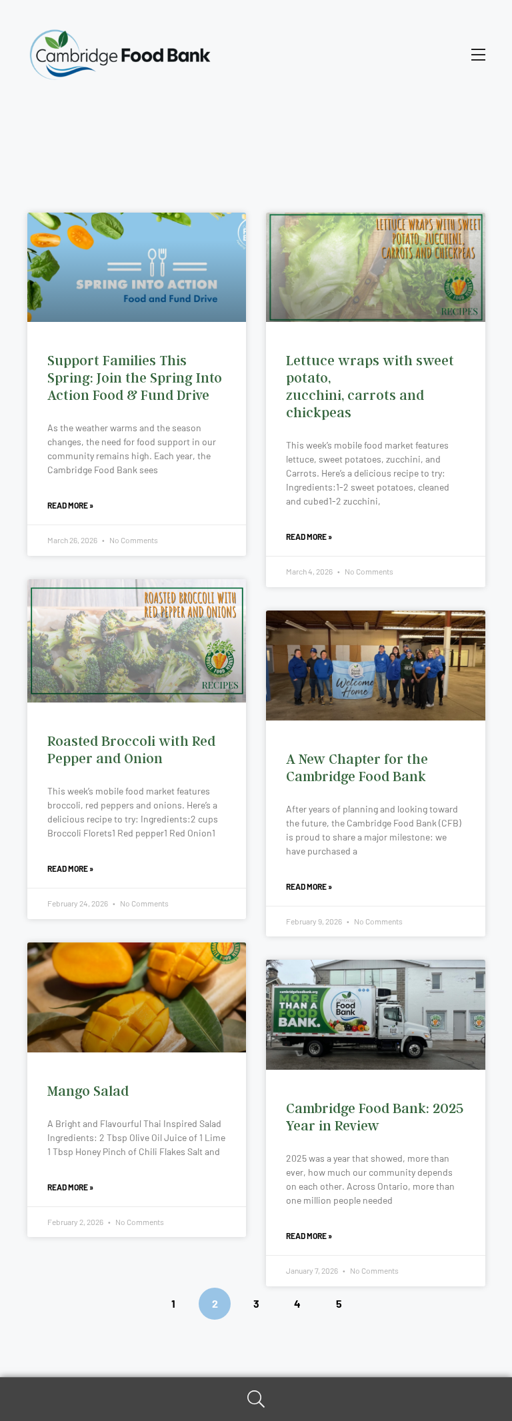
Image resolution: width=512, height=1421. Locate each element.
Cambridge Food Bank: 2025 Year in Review (374, 1117)
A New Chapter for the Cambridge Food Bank (357, 767)
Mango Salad (88, 1090)
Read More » (70, 505)
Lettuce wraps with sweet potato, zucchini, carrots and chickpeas (370, 386)
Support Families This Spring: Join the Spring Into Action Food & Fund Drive (134, 377)
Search (256, 1399)
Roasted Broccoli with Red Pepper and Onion (131, 749)
